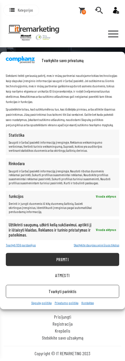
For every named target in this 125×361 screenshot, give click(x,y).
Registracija (63, 323)
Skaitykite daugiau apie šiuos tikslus (96, 245)
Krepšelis (62, 330)
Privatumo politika (66, 303)
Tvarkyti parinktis (62, 291)
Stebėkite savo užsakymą (62, 337)
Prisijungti (62, 317)
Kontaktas (87, 303)
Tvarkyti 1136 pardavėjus (21, 245)
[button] (21, 10)
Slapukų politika (41, 303)
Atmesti (62, 275)
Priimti (62, 259)
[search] (98, 10)
